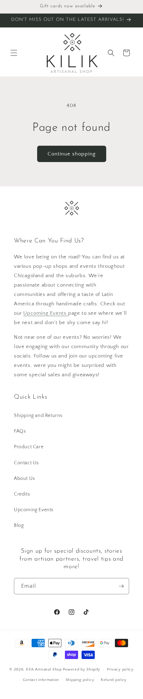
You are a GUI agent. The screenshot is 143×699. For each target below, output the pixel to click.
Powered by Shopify (82, 669)
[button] (14, 53)
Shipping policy (80, 680)
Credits (22, 494)
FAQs (20, 431)
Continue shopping (72, 154)
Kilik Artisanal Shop (44, 669)
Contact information (41, 680)
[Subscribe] (121, 586)
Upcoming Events (45, 313)
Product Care (28, 447)
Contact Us (26, 463)
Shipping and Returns (38, 415)
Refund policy (114, 680)
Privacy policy (120, 669)
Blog (19, 525)
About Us (24, 478)
